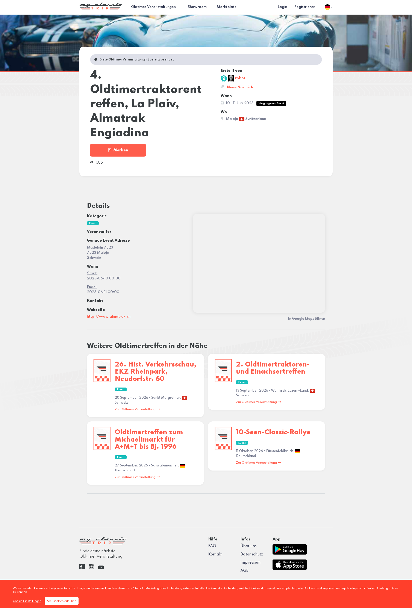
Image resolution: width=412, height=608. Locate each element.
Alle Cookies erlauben (61, 601)
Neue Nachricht (240, 87)
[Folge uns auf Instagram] (91, 568)
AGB (244, 571)
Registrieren (304, 7)
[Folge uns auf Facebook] (82, 568)
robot (239, 78)
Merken (120, 150)
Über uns (248, 546)
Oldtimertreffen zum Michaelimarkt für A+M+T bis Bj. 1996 (149, 439)
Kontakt (215, 554)
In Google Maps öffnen (306, 319)
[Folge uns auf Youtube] (101, 568)
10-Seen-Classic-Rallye (273, 432)
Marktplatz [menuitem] (226, 7)
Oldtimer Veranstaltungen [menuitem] (153, 7)
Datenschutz (251, 554)
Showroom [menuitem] (197, 7)
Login (282, 7)
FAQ (212, 546)
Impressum (250, 562)
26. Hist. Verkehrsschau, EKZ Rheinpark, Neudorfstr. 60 (155, 371)
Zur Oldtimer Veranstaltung (135, 409)
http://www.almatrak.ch (108, 316)
